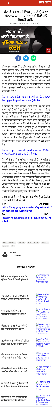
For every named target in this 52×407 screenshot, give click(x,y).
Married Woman (9, 243)
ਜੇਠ (13, 246)
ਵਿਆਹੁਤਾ (45, 243)
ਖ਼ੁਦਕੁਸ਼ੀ (5, 246)
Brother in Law (33, 243)
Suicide (21, 243)
